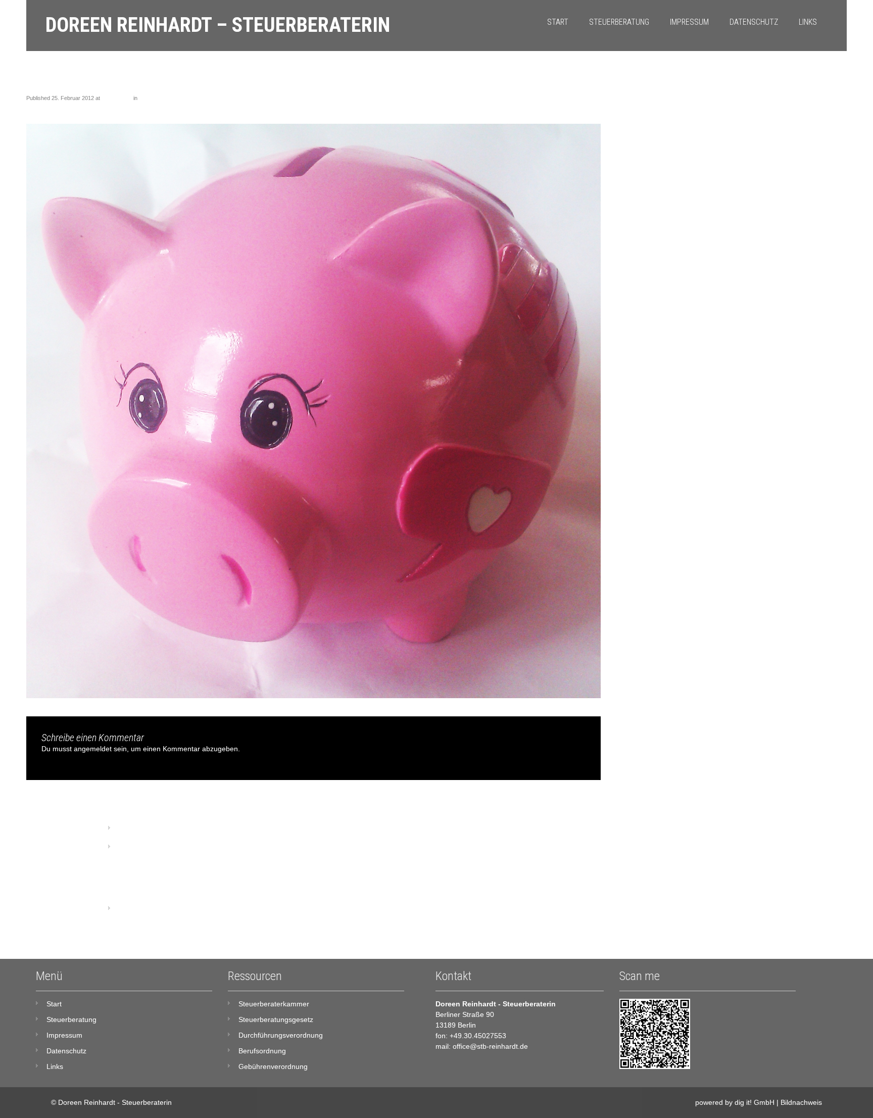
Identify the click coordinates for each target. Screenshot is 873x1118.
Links (808, 22)
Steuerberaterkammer (273, 1004)
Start (557, 22)
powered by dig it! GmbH (734, 1102)
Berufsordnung (262, 1051)
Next (589, 108)
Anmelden (134, 909)
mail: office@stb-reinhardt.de (481, 1046)
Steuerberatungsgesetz (275, 1019)
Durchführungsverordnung (280, 1035)
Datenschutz (754, 22)
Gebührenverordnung (273, 1066)
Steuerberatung (619, 22)
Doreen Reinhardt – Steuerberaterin (217, 25)
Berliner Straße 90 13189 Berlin (464, 1019)
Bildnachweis (801, 1102)
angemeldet (93, 749)
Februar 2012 (140, 847)
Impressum (689, 22)
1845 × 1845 (117, 98)
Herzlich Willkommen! (165, 98)
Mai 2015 (133, 828)
